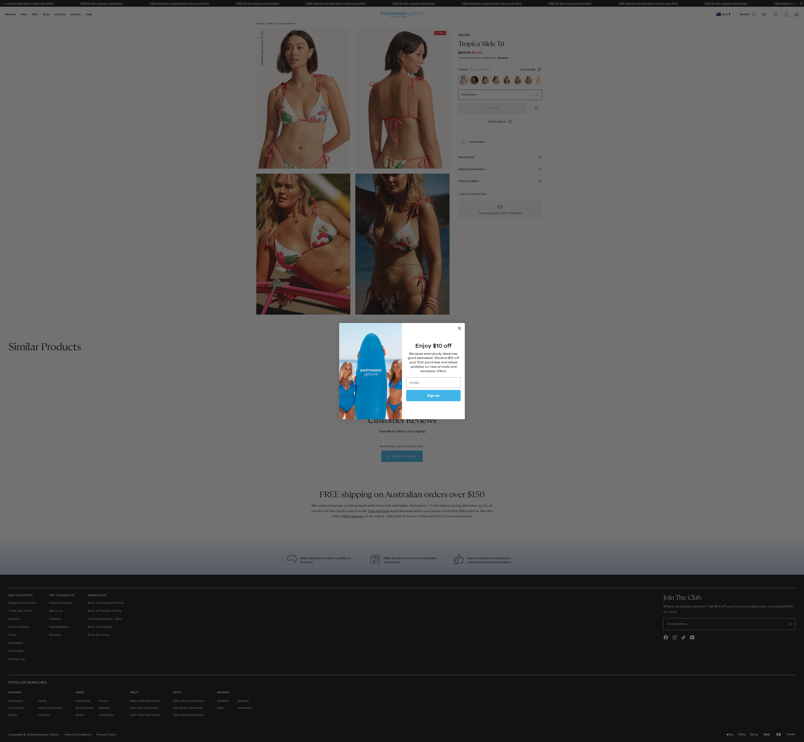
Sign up (433, 395)
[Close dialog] (459, 328)
